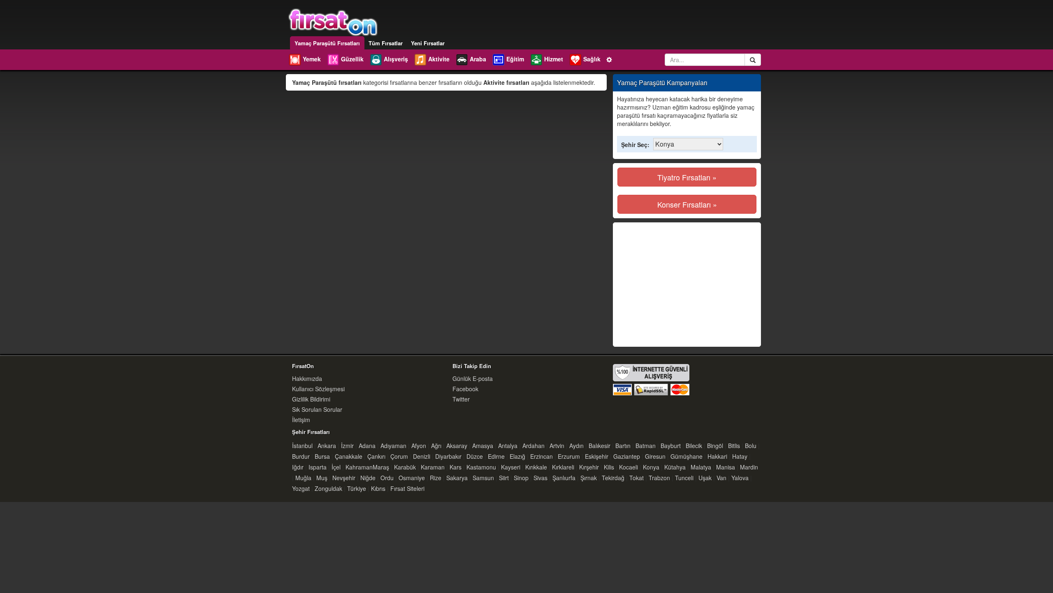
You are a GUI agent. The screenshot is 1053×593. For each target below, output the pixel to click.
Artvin (557, 445)
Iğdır (298, 467)
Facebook (465, 389)
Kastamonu (481, 467)
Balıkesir (599, 445)
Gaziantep (626, 456)
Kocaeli (628, 467)
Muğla (303, 478)
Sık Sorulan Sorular (317, 409)
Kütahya (675, 467)
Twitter (461, 399)
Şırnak (588, 478)
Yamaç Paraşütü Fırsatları (327, 43)
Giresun (655, 456)
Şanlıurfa (563, 478)
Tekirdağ (613, 478)
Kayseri (510, 467)
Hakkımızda (307, 378)
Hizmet (553, 59)
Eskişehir (596, 456)
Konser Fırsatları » (687, 204)
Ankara (327, 445)
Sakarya (457, 478)
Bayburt (671, 445)
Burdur (301, 456)
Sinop (521, 478)
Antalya (507, 445)
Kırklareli (563, 467)
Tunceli (684, 478)
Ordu (387, 478)
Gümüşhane (686, 456)
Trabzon (659, 478)
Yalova (740, 478)
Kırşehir (589, 467)
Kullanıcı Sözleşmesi (318, 389)
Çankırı (376, 456)
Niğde (368, 478)
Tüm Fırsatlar (386, 43)
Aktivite (439, 59)
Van (721, 478)
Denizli (421, 456)
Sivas (540, 478)
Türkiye (356, 488)
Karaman (433, 467)
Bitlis (734, 445)
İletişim (301, 420)
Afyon (418, 445)
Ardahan (533, 445)
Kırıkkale (536, 467)
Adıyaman (393, 445)
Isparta (317, 467)
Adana (367, 445)
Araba (478, 59)
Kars (456, 467)
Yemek (312, 59)
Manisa (725, 467)
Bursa (322, 456)
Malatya (701, 467)
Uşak (705, 478)
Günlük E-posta (472, 378)
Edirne (496, 456)
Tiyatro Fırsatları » (687, 177)
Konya (651, 467)
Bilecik (694, 445)
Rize (435, 478)
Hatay (739, 456)
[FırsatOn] (333, 21)
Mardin (749, 467)
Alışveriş (396, 59)
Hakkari (717, 456)
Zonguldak (328, 488)
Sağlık (592, 59)
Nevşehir (343, 478)
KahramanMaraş (367, 467)
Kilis (609, 467)
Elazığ (517, 456)
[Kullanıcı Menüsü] (609, 59)
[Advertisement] (686, 284)
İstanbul (302, 445)
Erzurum (569, 456)
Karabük (405, 467)
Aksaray (456, 445)
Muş (321, 478)
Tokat (636, 478)
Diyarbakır (448, 456)
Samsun (483, 478)
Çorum (399, 456)
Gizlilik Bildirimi (311, 399)
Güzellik (352, 59)
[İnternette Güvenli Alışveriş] (651, 379)
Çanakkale (348, 456)
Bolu (750, 445)
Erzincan (541, 456)
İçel (336, 467)
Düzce (474, 456)
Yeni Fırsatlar (428, 43)
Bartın (623, 445)
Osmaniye (412, 478)
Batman (646, 445)
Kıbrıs (378, 488)
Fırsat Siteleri (407, 488)
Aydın (576, 445)
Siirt (504, 478)
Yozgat (301, 488)
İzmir (347, 445)
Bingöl (715, 445)
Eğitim (515, 59)
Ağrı (436, 445)
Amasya (482, 445)
